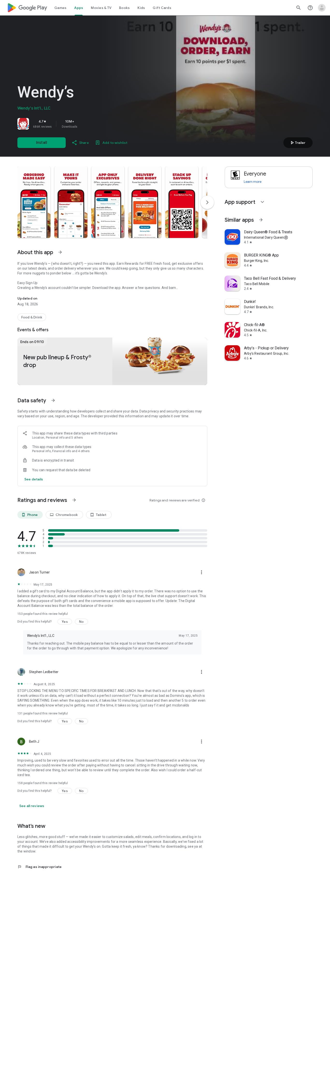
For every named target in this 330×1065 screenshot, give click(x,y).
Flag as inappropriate (39, 867)
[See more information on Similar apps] (261, 220)
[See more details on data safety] (33, 479)
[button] (33, 202)
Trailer (297, 143)
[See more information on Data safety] (53, 400)
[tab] (60, 7)
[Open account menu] (322, 8)
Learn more (252, 181)
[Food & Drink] (31, 317)
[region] (85, 124)
